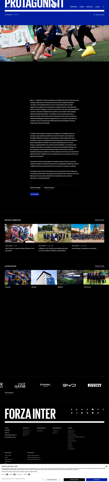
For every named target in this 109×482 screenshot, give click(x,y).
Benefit (24, 435)
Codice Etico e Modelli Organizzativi (76, 437)
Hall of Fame (71, 433)
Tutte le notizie (99, 220)
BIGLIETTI (89, 7)
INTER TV (33, 7)
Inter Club (26, 428)
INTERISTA (73, 7)
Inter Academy (41, 428)
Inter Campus (34, 194)
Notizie (7, 428)
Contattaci (39, 431)
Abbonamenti (8, 459)
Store (82, 7)
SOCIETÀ (25, 7)
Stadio (6, 457)
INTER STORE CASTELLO (33, 459)
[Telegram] (71, 409)
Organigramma (71, 431)
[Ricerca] (103, 7)
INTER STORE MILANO (32, 455)
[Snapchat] (72, 413)
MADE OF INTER (43, 7)
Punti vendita (8, 455)
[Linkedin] (82, 409)
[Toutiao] (98, 413)
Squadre (7, 430)
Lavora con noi (71, 438)
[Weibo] (77, 409)
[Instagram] (103, 409)
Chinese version (49, 187)
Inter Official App (9, 437)
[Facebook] (82, 413)
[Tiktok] (87, 409)
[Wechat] (87, 413)
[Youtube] (93, 409)
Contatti (70, 442)
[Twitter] (77, 413)
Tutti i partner (9, 392)
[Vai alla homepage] (54, 5)
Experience (25, 433)
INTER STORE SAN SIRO (33, 457)
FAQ (6, 463)
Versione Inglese (35, 187)
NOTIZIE (7, 7)
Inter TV (7, 432)
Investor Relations (72, 435)
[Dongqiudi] (93, 413)
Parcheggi (7, 461)
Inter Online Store (10, 435)
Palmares (70, 445)
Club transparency (72, 440)
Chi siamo (55, 431)
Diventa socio (26, 431)
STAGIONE (15, 7)
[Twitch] (98, 409)
